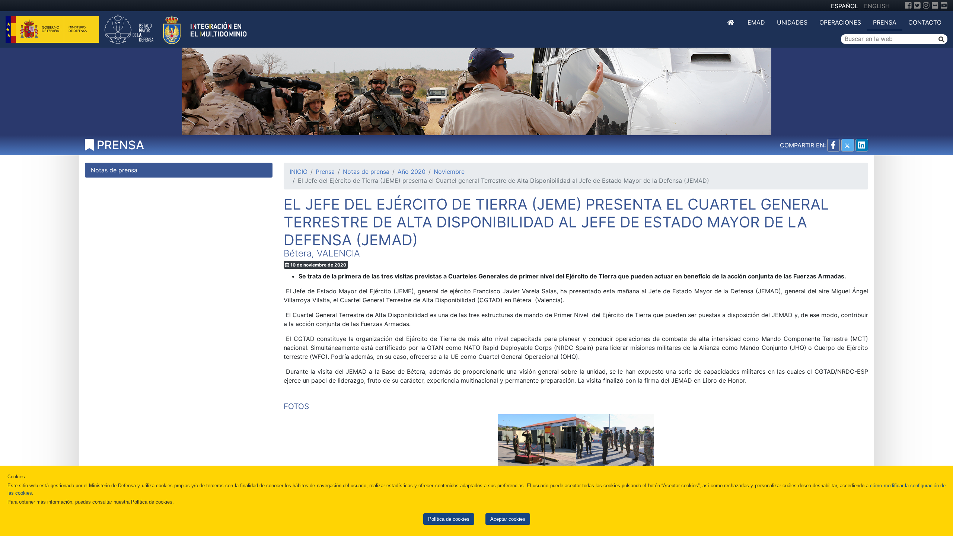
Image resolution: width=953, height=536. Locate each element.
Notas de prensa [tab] (114, 170)
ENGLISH (877, 6)
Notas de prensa (366, 171)
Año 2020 (411, 171)
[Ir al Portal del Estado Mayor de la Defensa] (176, 28)
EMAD (756, 22)
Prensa (884, 22)
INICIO (298, 171)
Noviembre (449, 171)
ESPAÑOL (844, 6)
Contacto (924, 22)
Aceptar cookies (507, 519)
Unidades (792, 22)
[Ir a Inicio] (731, 22)
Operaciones (840, 22)
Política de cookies (448, 519)
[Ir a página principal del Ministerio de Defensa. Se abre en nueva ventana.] (53, 28)
